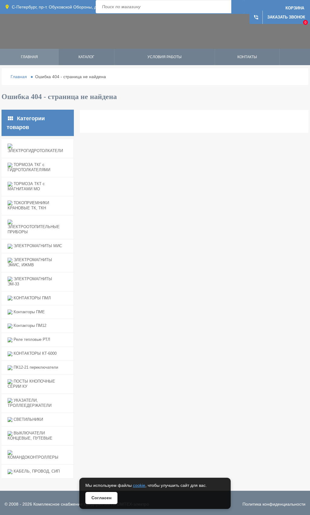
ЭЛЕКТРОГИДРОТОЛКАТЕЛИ (35, 150)
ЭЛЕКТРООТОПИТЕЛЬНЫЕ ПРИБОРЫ (34, 229)
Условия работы (164, 57)
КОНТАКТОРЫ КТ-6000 (34, 353)
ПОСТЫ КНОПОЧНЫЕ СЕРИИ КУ (31, 384)
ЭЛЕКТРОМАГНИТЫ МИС (37, 246)
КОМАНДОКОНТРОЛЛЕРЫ (33, 457)
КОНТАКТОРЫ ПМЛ (31, 298)
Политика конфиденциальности (273, 504)
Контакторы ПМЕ (28, 312)
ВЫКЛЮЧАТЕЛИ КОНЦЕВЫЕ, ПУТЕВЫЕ (30, 435)
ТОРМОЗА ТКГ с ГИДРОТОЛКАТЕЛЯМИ (29, 167)
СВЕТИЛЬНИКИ (27, 419)
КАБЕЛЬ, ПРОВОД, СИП (36, 471)
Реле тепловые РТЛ (31, 339)
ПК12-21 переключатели (35, 367)
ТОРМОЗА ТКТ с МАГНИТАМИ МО (26, 186)
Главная (29, 57)
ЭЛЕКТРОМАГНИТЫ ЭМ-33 (30, 281)
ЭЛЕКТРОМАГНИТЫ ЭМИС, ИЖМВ (30, 262)
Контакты (247, 57)
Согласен (101, 497)
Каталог (86, 57)
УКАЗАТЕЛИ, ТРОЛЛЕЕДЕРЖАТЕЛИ (29, 403)
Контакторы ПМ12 (29, 325)
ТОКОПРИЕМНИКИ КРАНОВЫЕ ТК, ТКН (28, 205)
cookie (139, 485)
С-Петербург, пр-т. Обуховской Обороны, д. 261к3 (61, 7)
